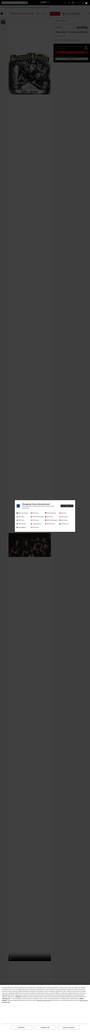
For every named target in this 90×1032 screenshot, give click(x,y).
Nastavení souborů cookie (44, 1000)
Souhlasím (21, 1027)
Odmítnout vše (45, 1027)
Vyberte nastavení (69, 1027)
